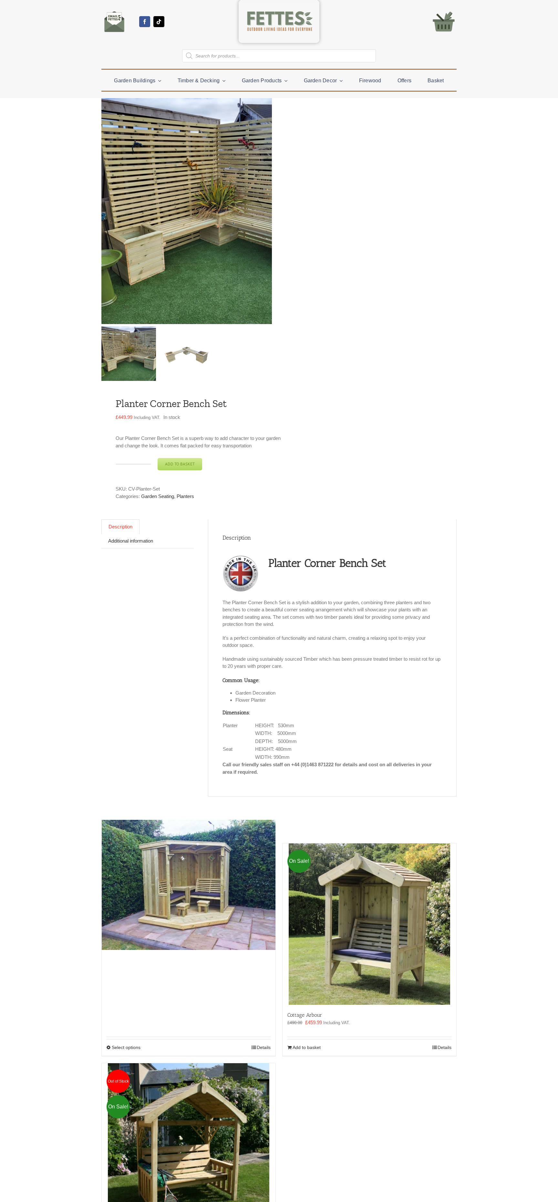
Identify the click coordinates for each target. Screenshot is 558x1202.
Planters (185, 496)
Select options (126, 1047)
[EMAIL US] (114, 11)
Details (264, 1047)
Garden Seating (157, 496)
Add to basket (180, 464)
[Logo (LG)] (279, 5)
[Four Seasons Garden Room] (188, 885)
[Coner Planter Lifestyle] (214, 211)
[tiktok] (158, 21)
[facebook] (144, 21)
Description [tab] (120, 526)
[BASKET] (444, 11)
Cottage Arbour (304, 1015)
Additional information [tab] (130, 541)
